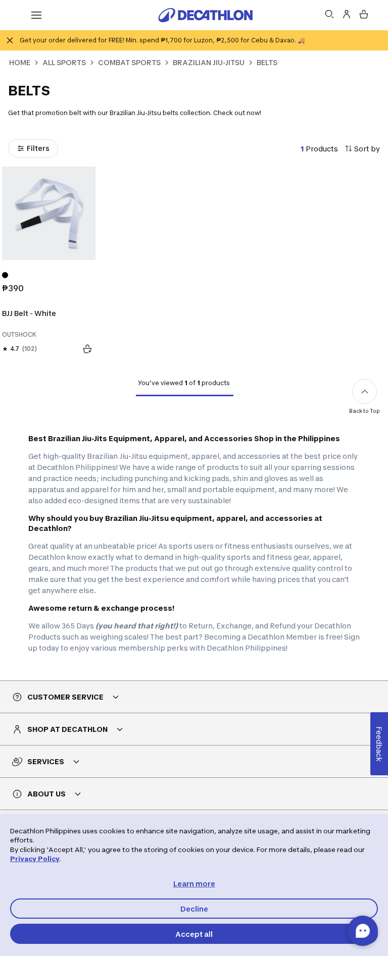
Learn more (194, 883)
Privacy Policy (35, 859)
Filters (38, 148)
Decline (194, 909)
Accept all (194, 934)
